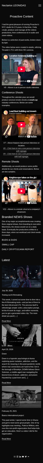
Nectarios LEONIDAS (14, 5)
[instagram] (17, 457)
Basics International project (13, 387)
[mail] (15, 457)
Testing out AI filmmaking (12, 267)
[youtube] (23, 457)
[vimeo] (26, 457)
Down (4, 326)
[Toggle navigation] (39, 5)
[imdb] (28, 457)
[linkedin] (20, 457)
